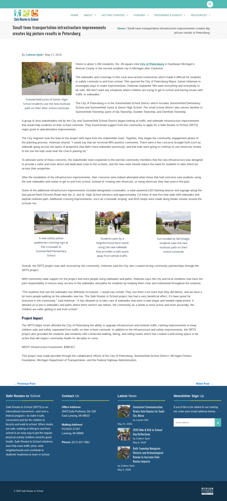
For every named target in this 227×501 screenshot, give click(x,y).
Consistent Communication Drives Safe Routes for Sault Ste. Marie (148, 411)
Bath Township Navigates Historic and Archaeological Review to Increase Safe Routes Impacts (148, 454)
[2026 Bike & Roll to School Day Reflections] (124, 434)
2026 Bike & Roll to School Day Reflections (147, 432)
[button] (210, 4)
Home (121, 28)
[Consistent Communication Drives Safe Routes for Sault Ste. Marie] (124, 411)
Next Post (204, 383)
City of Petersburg (152, 64)
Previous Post (25, 383)
